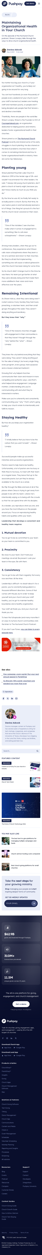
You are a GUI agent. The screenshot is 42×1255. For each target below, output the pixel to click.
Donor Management (9, 1115)
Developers (27, 1179)
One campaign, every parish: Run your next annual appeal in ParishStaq (21, 675)
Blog (7, 15)
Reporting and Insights (10, 1148)
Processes (5, 1152)
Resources (5, 1183)
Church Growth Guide (9, 1209)
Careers (4, 1194)
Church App (6, 1119)
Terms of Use (24, 1232)
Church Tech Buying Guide (10, 1218)
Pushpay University (29, 1186)
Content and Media (8, 1126)
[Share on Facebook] (3, 698)
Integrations (27, 1183)
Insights (4, 1075)
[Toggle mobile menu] (39, 3)
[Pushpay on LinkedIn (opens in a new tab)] (11, 1038)
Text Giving (6, 1108)
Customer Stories (8, 1190)
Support (25, 1172)
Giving (4, 1079)
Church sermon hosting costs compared (25, 854)
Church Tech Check (8, 782)
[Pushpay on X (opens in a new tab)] (16, 1038)
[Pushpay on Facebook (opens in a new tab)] (3, 1038)
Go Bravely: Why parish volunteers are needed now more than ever (19, 682)
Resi (3, 1092)
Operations (8, 691)
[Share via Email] (16, 698)
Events (4, 1175)
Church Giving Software (10, 1104)
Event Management (9, 1134)
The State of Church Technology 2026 (14, 824)
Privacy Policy (13, 1232)
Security (4, 1232)
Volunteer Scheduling (9, 1141)
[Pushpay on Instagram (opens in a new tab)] (7, 1038)
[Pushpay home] (10, 1021)
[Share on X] (7, 698)
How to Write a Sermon (10, 1213)
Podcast (5, 1179)
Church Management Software (9, 1087)
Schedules (5, 1137)
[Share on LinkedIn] (12, 698)
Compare (5, 1186)
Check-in (5, 1130)
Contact (25, 1175)
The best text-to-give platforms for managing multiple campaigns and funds (23, 841)
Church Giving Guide (9, 1206)
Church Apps (6, 1082)
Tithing (4, 1112)
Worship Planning (8, 1145)
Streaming (5, 1156)
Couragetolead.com (10, 123)
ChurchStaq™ (6, 1068)
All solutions (6, 1159)
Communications (8, 1123)
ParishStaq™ (6, 1071)
